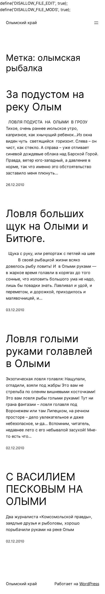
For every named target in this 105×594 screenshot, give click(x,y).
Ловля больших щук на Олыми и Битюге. (47, 225)
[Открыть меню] (96, 23)
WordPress (89, 583)
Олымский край (21, 22)
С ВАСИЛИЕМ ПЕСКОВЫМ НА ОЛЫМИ (44, 489)
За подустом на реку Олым (45, 100)
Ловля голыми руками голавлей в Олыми (49, 351)
